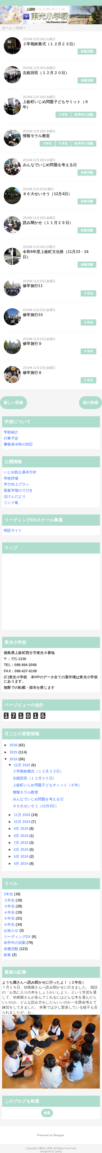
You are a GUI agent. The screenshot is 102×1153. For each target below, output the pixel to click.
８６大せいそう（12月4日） (47, 194)
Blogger (59, 1135)
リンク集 (11, 502)
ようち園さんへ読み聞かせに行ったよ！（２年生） (44, 982)
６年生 (63, 114)
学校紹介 (11, 432)
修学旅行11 (33, 286)
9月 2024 (21, 828)
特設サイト (13, 530)
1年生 (8, 894)
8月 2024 (21, 836)
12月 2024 (22, 765)
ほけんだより (15, 496)
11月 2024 (22, 815)
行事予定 (11, 438)
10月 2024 (22, 822)
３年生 (9, 906)
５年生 (47, 143)
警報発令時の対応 (18, 444)
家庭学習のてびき (18, 490)
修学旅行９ (32, 343)
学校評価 (11, 478)
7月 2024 (21, 843)
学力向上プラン (16, 484)
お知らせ (11, 930)
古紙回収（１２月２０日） (46, 73)
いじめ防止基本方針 (20, 472)
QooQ (58, 1151)
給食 (7, 955)
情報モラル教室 (36, 136)
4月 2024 (21, 863)
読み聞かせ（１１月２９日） (48, 223)
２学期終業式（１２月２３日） (50, 44)
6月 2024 (21, 849)
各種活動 (87, 51)
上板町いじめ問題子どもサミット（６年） (47, 785)
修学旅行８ (32, 373)
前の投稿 (90, 403)
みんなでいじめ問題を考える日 (50, 165)
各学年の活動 (83, 114)
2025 (14, 752)
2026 (14, 745)
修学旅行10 (33, 315)
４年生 (9, 912)
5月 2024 (21, 856)
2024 (14, 759)
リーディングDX (17, 937)
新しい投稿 (13, 403)
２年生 (9, 900)
